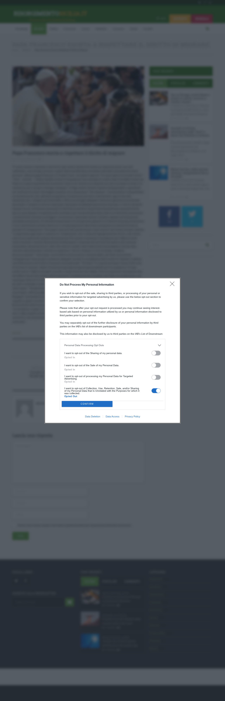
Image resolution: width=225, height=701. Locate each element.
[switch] (156, 353)
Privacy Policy (132, 416)
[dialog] (112, 350)
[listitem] (112, 345)
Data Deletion (92, 416)
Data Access (112, 416)
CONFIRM (87, 404)
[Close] (173, 285)
